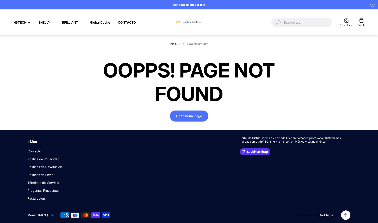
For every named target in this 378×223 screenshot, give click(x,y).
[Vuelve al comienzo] (345, 215)
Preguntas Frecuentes (43, 191)
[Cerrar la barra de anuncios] (372, 4)
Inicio (173, 43)
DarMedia (326, 215)
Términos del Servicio (43, 183)
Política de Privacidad (43, 159)
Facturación (36, 198)
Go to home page (189, 116)
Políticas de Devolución (45, 167)
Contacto (34, 151)
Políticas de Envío (41, 175)
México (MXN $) (38, 215)
